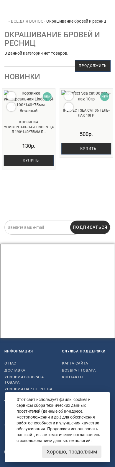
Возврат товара (79, 370)
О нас (10, 363)
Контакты (72, 377)
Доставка (14, 370)
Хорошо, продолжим (72, 451)
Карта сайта (75, 363)
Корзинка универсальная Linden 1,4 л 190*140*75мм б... (29, 127)
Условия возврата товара (24, 379)
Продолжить (93, 66)
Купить (30, 160)
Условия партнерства (28, 389)
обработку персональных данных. (88, 238)
